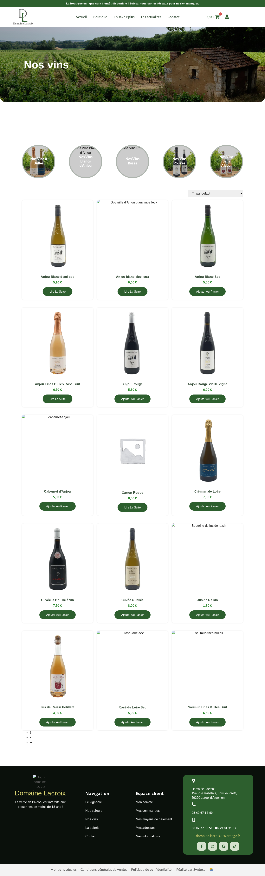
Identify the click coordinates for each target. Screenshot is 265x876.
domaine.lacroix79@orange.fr (218, 836)
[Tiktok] (234, 846)
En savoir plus (124, 17)
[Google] (223, 846)
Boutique (100, 17)
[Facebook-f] (201, 846)
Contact (173, 17)
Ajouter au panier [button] (207, 291)
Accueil (81, 17)
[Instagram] (212, 846)
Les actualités (151, 17)
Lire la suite (57, 291)
